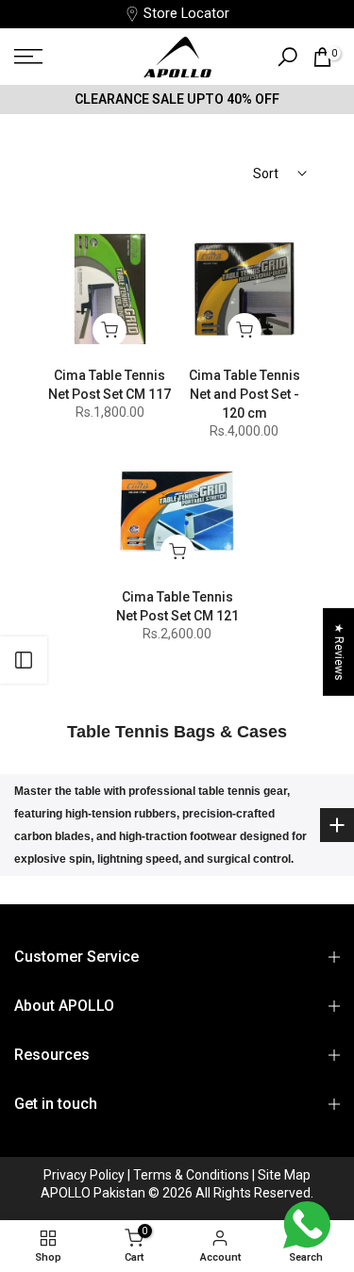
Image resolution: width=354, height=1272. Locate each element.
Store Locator (186, 14)
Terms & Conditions (192, 1174)
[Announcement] (177, 99)
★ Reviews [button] (339, 651)
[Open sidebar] (23, 660)
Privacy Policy (85, 1174)
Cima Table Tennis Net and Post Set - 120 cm (244, 394)
